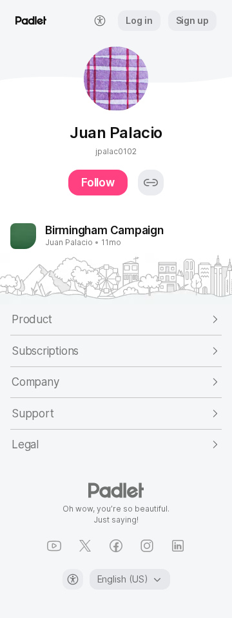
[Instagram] (147, 545)
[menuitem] (100, 20)
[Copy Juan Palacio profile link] (151, 182)
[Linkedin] (178, 545)
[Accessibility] (73, 579)
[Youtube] (54, 545)
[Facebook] (116, 545)
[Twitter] (85, 545)
